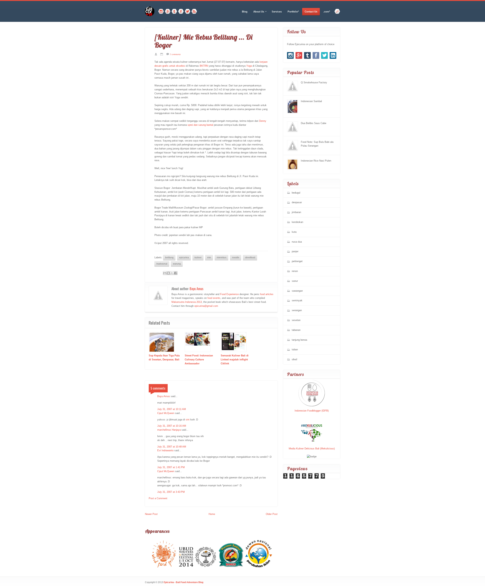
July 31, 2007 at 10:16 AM (171, 425)
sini (188, 419)
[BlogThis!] (168, 273)
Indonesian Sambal (311, 101)
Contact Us (311, 11)
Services (277, 11)
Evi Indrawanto (165, 450)
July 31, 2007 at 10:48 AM (171, 446)
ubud (294, 359)
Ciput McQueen (165, 413)
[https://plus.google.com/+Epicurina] (168, 11)
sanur (295, 281)
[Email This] (165, 273)
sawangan (297, 290)
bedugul (296, 192)
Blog (244, 11)
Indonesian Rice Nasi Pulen (316, 160)
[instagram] (161, 11)
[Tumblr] (174, 11)
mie (209, 257)
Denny (262, 120)
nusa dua (297, 241)
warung (177, 263)
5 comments (175, 54)
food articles (266, 294)
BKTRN (204, 65)
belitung (169, 257)
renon (295, 271)
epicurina (184, 257)
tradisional (161, 263)
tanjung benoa (299, 339)
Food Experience (229, 294)
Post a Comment (158, 498)
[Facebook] (181, 11)
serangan (297, 310)
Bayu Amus (196, 288)
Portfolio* (293, 11)
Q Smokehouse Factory (314, 82)
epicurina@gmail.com (206, 306)
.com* (326, 11)
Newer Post (151, 514)
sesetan (296, 320)
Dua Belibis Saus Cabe (313, 123)
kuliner (198, 257)
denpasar (297, 202)
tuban (295, 349)
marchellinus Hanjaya (169, 429)
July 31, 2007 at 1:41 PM (171, 467)
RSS (194, 11)
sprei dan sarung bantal (200, 124)
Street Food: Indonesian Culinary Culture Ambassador (199, 359)
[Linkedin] (333, 55)
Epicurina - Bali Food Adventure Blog (183, 582)
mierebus (221, 257)
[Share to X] (172, 273)
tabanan (296, 330)
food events (213, 298)
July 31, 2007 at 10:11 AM (171, 409)
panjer (295, 251)
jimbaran (296, 212)
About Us (257, 11)
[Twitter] (187, 11)
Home (212, 514)
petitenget (297, 261)
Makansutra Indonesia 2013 (186, 302)
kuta (294, 231)
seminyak (297, 300)
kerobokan (297, 222)
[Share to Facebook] (176, 273)
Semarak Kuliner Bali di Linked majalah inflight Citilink (235, 359)
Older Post (272, 514)
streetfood (250, 257)
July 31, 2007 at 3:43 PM (171, 491)
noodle (235, 257)
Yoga (249, 65)
